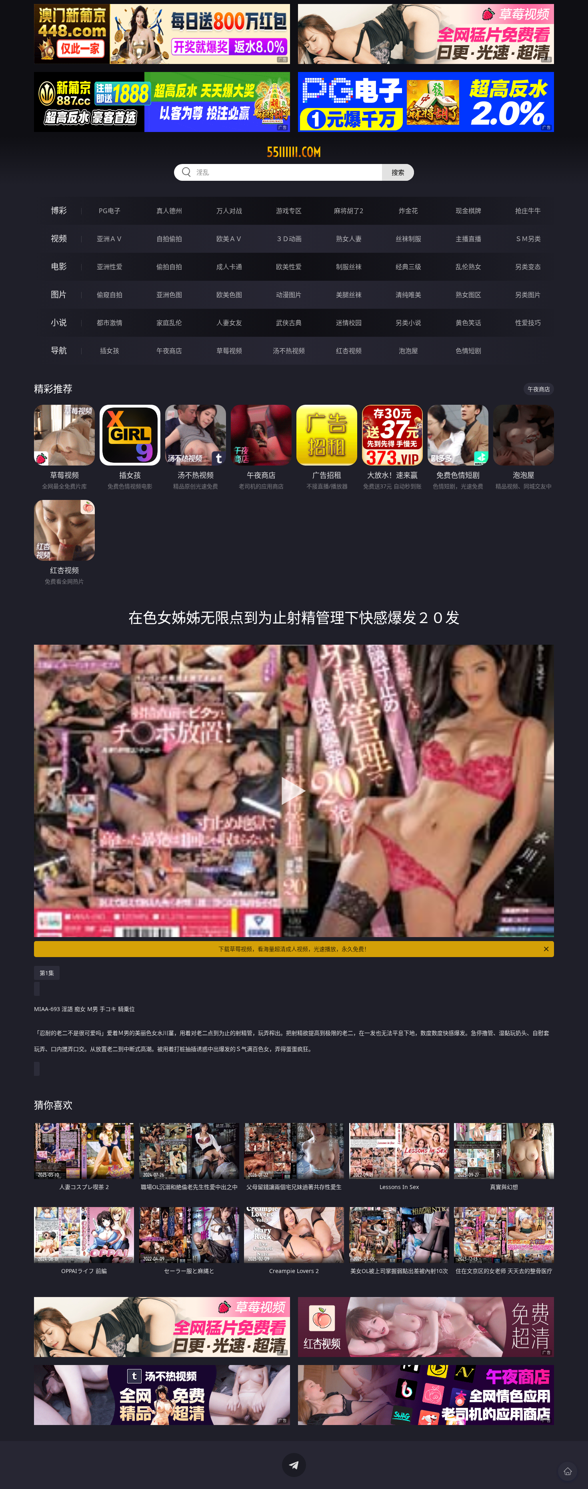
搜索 (398, 172)
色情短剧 (468, 350)
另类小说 (408, 322)
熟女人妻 (349, 238)
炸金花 (408, 210)
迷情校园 (349, 322)
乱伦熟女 (468, 266)
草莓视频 (229, 350)
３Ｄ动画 (289, 238)
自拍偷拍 (169, 238)
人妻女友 (229, 322)
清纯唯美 (408, 294)
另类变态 (528, 266)
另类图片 (528, 294)
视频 (59, 238)
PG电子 (109, 210)
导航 (59, 350)
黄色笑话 (468, 322)
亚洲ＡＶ (109, 238)
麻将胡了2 (348, 210)
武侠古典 (289, 322)
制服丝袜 (349, 266)
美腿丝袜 (349, 294)
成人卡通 (229, 266)
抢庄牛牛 (528, 210)
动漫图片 (289, 294)
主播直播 (468, 238)
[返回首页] (567, 1471)
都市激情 (109, 322)
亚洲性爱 (109, 266)
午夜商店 (169, 350)
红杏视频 (349, 350)
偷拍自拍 (169, 266)
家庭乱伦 (169, 322)
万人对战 (229, 210)
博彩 (59, 210)
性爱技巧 (528, 322)
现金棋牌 (468, 210)
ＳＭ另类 (528, 238)
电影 (59, 266)
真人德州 (169, 210)
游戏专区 (289, 210)
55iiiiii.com (294, 152)
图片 (59, 294)
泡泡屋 (408, 350)
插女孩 (109, 350)
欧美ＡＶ (229, 238)
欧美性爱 (289, 266)
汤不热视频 (289, 350)
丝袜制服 (408, 238)
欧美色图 (229, 294)
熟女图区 (468, 294)
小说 (59, 322)
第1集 (47, 973)
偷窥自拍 (109, 294)
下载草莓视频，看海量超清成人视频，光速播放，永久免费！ (294, 949)
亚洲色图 (169, 294)
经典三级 (408, 266)
